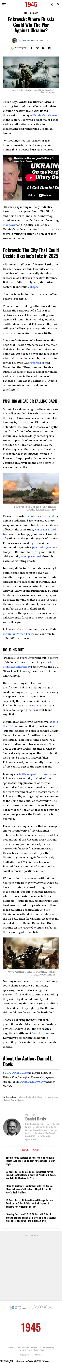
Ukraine (6, 1100)
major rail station (35, 706)
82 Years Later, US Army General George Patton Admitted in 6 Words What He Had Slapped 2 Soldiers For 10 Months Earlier (29, 1203)
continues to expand (41, 516)
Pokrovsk (47, 1097)
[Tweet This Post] (37, 48)
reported (35, 363)
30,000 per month (30, 557)
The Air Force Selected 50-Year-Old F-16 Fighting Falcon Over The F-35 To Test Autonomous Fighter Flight (30, 1161)
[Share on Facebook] (31, 48)
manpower (10, 225)
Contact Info (36, 1347)
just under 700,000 (44, 548)
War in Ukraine (17, 1100)
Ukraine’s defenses (45, 115)
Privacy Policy (48, 1347)
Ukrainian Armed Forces (18, 634)
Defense (21, 1097)
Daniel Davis (26, 40)
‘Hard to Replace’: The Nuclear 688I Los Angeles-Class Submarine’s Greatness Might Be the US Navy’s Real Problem (30, 1189)
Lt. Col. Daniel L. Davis (16, 1073)
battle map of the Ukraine (35, 774)
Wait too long (40, 1033)
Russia (55, 1097)
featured (30, 1097)
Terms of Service (25, 1350)
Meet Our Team (23, 1347)
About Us (11, 1347)
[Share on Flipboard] (43, 48)
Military (38, 1097)
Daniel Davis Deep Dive (32, 1082)
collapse (33, 287)
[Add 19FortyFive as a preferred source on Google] (19, 48)
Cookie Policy (39, 1350)
